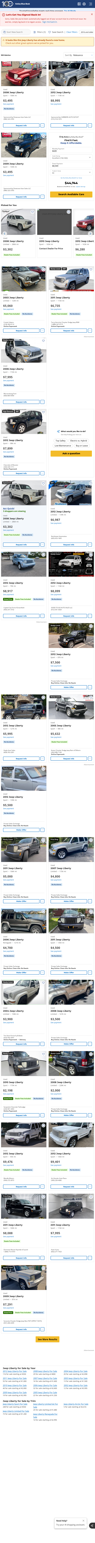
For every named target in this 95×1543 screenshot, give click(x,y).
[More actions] (42, 125)
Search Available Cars (71, 194)
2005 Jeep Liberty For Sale (45, 1392)
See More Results (47, 1339)
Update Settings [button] (80, 186)
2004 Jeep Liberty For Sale (75, 1371)
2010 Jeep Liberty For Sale (15, 1385)
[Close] (83, 1520)
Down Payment (57, 163)
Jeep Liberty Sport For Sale (15, 1404)
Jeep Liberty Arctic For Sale (76, 1404)
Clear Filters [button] (71, 32)
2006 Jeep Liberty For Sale (45, 1385)
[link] (9, 108)
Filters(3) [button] (41, 32)
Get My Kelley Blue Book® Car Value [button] (71, 178)
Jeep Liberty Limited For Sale (16, 1411)
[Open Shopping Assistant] (92, 1526)
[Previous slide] (4, 233)
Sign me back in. (49, 22)
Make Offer (69, 687)
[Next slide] (90, 233)
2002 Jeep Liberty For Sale (75, 1385)
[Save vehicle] (43, 64)
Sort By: (68, 55)
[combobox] (16, 32)
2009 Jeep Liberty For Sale (15, 1392)
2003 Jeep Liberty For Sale (75, 1378)
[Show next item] (41, 493)
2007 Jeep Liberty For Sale (45, 1378)
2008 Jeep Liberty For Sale (45, 1371)
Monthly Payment (58, 149)
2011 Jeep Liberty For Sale (15, 1378)
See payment (8, 104)
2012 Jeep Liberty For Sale (15, 1371)
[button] (79, 4)
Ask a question (71, 453)
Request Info (21, 125)
